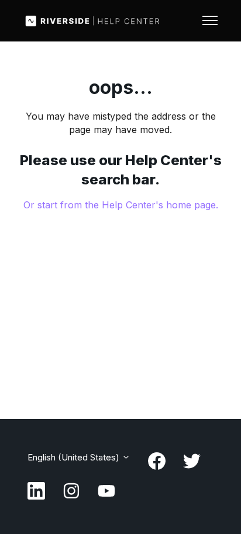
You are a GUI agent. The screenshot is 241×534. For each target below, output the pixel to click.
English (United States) (74, 457)
